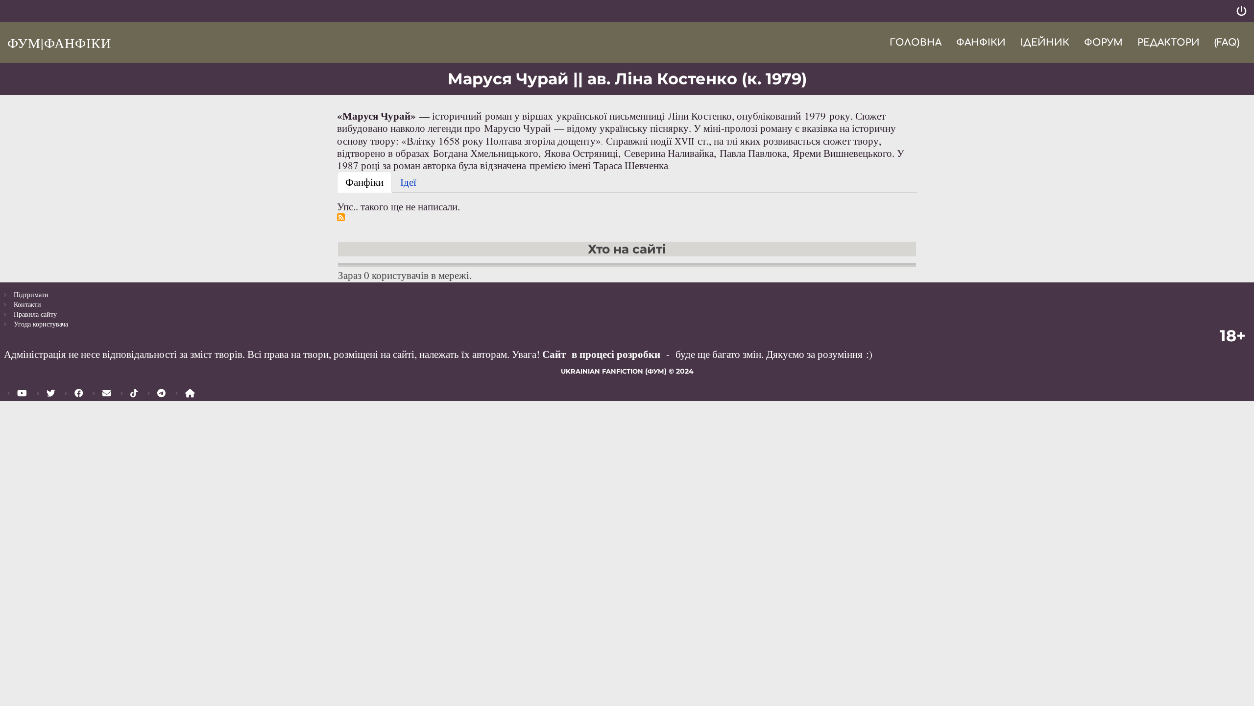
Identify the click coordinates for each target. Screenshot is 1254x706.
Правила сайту (35, 314)
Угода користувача (41, 323)
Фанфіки (981, 42)
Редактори (1168, 42)
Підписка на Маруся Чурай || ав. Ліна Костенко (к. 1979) (341, 217)
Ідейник (1044, 42)
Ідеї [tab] (408, 182)
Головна (915, 42)
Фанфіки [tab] (364, 182)
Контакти (27, 304)
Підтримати (31, 294)
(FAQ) (1226, 42)
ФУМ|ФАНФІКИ (59, 42)
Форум (1103, 42)
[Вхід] (1241, 11)
